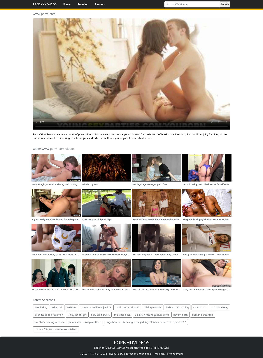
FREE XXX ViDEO (45, 4)
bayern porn (180, 314)
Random (100, 4)
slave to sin (199, 307)
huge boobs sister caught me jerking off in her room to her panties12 (146, 322)
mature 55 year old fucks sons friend (56, 329)
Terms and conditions (138, 354)
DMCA (83, 354)
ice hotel (71, 307)
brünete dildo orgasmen (49, 314)
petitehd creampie (202, 314)
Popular (82, 4)
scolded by (41, 307)
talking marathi (152, 307)
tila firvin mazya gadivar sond (152, 314)
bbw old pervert (100, 314)
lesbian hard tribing (177, 307)
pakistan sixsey (219, 307)
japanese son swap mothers (85, 322)
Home (66, 4)
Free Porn (159, 354)
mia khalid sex (122, 314)
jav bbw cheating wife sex (49, 322)
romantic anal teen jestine (96, 307)
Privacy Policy (115, 354)
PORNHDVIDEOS (131, 342)
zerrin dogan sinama (127, 307)
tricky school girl (77, 314)
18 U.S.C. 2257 (97, 354)
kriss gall (57, 307)
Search (225, 4)
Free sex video (175, 354)
